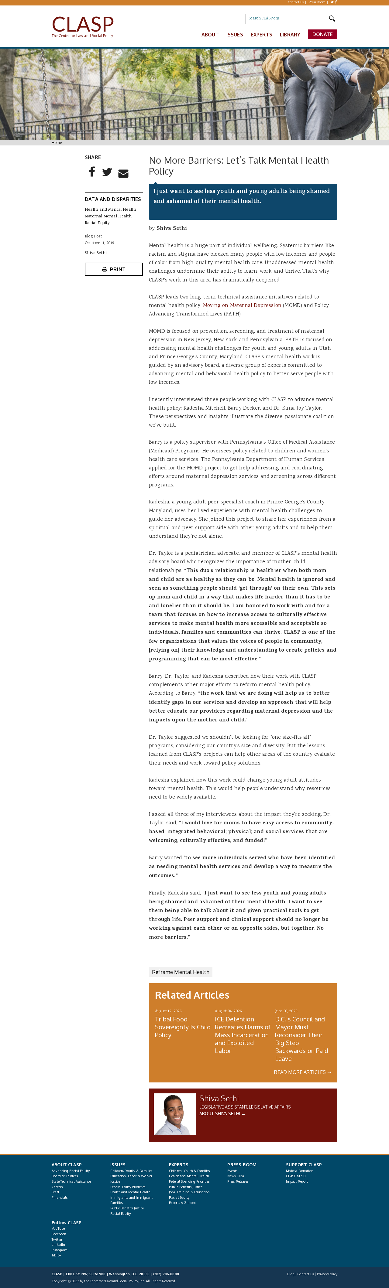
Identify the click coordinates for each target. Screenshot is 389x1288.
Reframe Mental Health (180, 972)
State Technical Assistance (71, 1181)
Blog (290, 1274)
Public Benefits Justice (127, 1208)
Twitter (57, 1239)
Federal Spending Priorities (189, 1181)
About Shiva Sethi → (222, 1113)
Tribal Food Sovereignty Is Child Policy (183, 1027)
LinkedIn (58, 1244)
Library (290, 35)
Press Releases (237, 1181)
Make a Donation (299, 1171)
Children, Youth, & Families (131, 1171)
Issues (234, 35)
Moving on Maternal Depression (242, 306)
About (210, 35)
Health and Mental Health (110, 210)
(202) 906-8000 (166, 1274)
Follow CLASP (66, 1222)
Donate (322, 34)
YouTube (58, 1228)
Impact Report (297, 1181)
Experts (261, 35)
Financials (59, 1197)
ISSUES (118, 1164)
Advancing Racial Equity (71, 1171)
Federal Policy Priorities (127, 1187)
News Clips (235, 1176)
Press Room (317, 2)
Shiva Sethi (219, 1098)
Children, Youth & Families (189, 1171)
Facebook (59, 1234)
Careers (57, 1187)
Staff (55, 1192)
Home (57, 142)
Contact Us (296, 2)
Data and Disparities (113, 199)
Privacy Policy (327, 1274)
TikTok (56, 1255)
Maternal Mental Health (108, 216)
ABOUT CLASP (67, 1164)
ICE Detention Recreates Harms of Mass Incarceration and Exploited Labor (242, 1035)
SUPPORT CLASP (304, 1164)
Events (232, 1171)
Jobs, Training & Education (189, 1192)
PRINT (118, 269)
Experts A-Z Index (182, 1203)
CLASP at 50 (296, 1176)
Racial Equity (97, 223)
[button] (92, 176)
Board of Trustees (65, 1176)
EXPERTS (178, 1164)
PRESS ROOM (241, 1164)
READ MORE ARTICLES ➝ (302, 1072)
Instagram (59, 1250)
